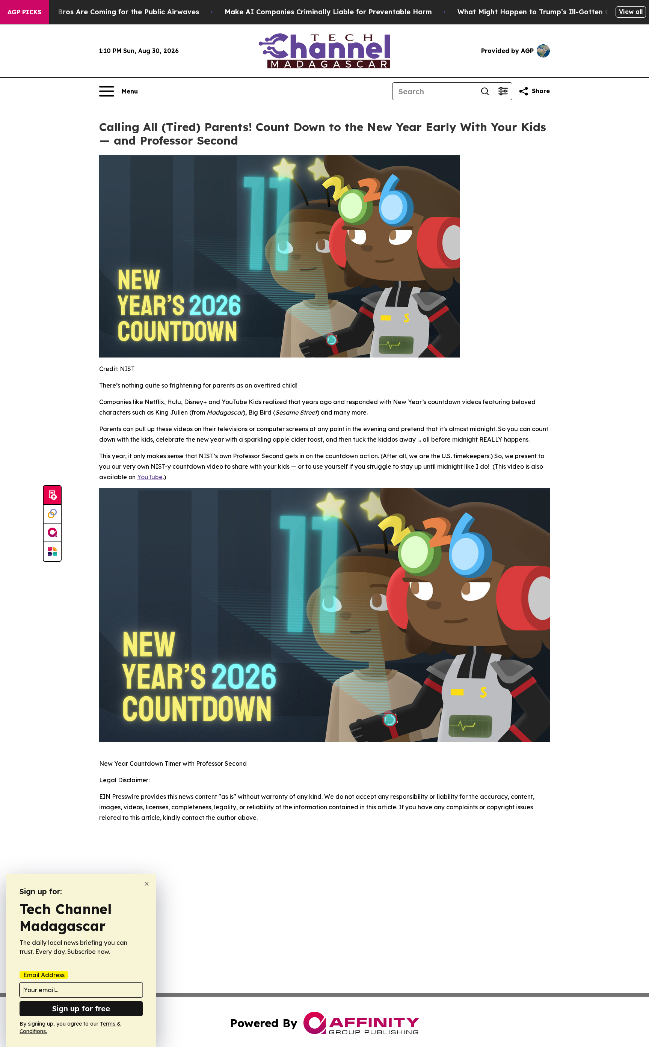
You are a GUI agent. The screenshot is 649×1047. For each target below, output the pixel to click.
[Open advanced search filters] (503, 91)
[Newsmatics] (52, 551)
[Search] (485, 91)
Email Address (44, 975)
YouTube (150, 477)
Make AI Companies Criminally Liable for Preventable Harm (328, 12)
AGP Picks (24, 12)
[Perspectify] (52, 514)
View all (631, 11)
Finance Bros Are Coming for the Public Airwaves (114, 12)
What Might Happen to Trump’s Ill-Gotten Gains (540, 12)
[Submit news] (52, 495)
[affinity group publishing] (52, 533)
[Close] (146, 883)
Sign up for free (81, 1008)
